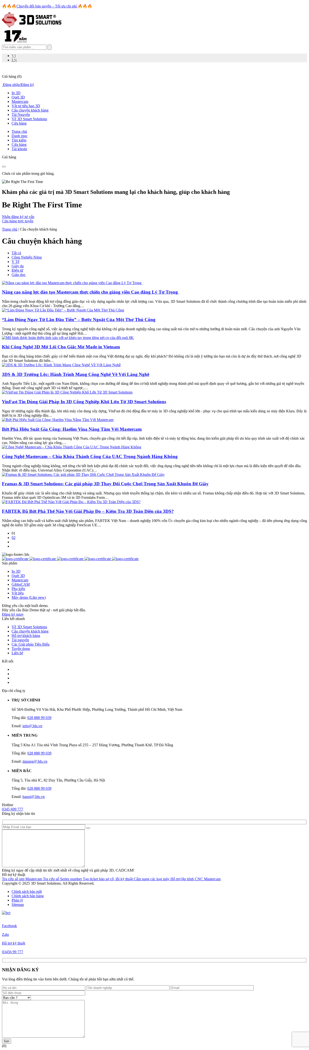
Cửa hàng (19, 123)
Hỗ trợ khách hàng (26, 636)
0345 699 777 (12, 809)
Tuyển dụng (21, 649)
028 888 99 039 (39, 718)
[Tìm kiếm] (49, 47)
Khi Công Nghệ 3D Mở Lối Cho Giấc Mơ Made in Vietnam (61, 346)
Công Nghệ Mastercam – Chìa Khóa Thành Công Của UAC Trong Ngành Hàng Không (90, 456)
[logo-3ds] (31, 26)
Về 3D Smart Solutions (29, 119)
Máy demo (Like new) (29, 597)
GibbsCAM (21, 584)
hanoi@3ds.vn (33, 797)
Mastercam (20, 101)
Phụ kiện (18, 589)
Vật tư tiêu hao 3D (26, 106)
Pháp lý (17, 900)
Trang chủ (9, 229)
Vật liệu (18, 593)
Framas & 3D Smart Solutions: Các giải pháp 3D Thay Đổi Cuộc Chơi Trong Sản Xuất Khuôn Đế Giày (105, 483)
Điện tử (17, 270)
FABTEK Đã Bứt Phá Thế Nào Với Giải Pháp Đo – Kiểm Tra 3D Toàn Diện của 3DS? (88, 511)
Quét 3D (18, 97)
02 (13, 538)
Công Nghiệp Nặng (27, 257)
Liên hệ (17, 653)
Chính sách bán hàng (28, 896)
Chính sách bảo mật (27, 891)
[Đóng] (4, 166)
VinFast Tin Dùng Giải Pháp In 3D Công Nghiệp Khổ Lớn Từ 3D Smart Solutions (84, 401)
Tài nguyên (20, 640)
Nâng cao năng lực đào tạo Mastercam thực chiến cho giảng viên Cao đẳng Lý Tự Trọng (90, 292)
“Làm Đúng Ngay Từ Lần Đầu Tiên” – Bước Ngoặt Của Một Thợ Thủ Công (78, 319)
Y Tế (15, 262)
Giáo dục (19, 275)
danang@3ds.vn (34, 761)
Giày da (18, 266)
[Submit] (88, 828)
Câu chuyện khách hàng (30, 110)
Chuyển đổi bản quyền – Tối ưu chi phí (47, 6)
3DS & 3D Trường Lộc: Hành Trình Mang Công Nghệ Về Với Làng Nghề (75, 374)
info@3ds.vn (32, 726)
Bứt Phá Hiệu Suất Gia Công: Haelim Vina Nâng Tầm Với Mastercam (72, 429)
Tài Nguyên (21, 115)
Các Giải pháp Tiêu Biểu (30, 644)
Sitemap (18, 904)
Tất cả (16, 253)
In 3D (16, 93)
